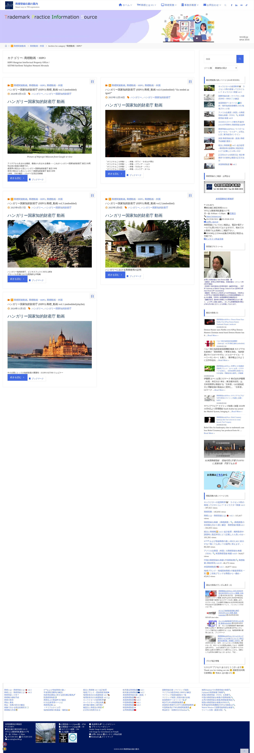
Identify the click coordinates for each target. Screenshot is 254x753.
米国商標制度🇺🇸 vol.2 (131, 700)
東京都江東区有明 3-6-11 (16, 729)
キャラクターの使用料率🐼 (94, 700)
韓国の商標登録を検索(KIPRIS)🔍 (216, 702)
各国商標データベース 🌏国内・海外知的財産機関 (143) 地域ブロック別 (231, 106)
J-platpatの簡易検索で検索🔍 (213, 692)
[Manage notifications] (5, 744)
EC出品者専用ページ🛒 (53, 702)
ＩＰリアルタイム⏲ (52, 707)
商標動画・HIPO (37, 85)
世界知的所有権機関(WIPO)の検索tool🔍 (218, 705)
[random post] (211, 593)
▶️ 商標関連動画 (18, 46)
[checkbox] (5, 749)
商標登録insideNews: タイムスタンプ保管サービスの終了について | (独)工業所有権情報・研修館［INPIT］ (231, 638)
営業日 (233, 213)
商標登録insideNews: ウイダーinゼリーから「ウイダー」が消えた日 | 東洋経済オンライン (231, 132)
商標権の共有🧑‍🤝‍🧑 (11, 710)
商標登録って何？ (11, 695)
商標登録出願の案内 (26, 3)
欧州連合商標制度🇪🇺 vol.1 (133, 690)
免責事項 (95, 724)
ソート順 (208, 68)
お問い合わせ (212, 222)
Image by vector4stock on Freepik (106, 732)
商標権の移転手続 (11, 697)
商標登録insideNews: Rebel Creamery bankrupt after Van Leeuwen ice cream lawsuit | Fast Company (229, 419)
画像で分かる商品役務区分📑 (16, 707)
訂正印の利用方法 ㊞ (91, 710)
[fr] (241, 5)
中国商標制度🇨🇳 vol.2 (131, 705)
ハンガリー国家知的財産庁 (57, 94)
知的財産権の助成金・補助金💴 (57, 710)
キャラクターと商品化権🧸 (94, 702)
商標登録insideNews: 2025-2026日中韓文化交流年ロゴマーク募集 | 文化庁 (231, 593)
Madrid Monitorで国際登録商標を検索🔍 (218, 707)
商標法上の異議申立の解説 (55, 700)
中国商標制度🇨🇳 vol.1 (131, 702)
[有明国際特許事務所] (224, 187)
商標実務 (208, 512)
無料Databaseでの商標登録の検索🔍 (216, 690)
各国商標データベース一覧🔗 (174, 700)
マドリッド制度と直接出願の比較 (176, 697)
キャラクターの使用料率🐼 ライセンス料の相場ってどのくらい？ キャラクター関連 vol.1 (231, 89)
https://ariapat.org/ (213, 216)
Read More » (213, 335)
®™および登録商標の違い (54, 690)
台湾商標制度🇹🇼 (129, 710)
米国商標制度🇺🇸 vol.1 (131, 697)
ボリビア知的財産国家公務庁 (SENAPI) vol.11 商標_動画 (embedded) (229, 613)
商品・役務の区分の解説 (14, 705)
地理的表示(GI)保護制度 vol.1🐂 (96, 695)
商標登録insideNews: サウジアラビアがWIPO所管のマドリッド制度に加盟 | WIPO (230, 398)
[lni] (236, 5)
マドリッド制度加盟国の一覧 (174, 695)
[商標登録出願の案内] (9, 5)
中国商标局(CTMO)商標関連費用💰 (176, 707)
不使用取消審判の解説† (53, 692)
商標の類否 (8, 700)
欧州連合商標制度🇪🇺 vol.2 (133, 692)
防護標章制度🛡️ (50, 697)
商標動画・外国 (37, 46)
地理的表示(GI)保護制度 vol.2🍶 (96, 697)
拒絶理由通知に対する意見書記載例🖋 (59, 695)
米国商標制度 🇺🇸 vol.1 (227, 164)
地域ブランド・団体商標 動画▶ (96, 692)
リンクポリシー (108, 724)
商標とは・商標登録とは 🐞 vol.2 (18, 692)
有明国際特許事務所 (224, 199)
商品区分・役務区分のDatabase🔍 (176, 710)
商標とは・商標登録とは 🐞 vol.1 (219, 515)
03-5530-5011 (13, 737)
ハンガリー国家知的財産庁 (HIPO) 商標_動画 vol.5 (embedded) (42, 89)
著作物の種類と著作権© (93, 705)
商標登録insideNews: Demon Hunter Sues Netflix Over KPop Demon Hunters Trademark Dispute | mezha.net (230, 322)
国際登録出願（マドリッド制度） (176, 690)
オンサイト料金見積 (214, 239)
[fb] (232, 5)
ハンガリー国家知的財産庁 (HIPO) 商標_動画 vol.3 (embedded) (42, 203)
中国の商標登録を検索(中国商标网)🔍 (217, 697)
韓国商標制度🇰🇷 (129, 707)
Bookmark (94, 737)
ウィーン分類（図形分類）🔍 (214, 710)
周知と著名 (8, 702)
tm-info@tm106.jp (15, 739)
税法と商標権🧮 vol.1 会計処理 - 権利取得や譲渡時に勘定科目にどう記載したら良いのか (231, 148)
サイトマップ (107, 737)
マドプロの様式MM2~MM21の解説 (176, 692)
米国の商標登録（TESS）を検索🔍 (216, 695)
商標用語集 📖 (50, 705)
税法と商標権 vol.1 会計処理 (95, 690)
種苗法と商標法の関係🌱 (93, 707)
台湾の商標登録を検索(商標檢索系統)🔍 (218, 700)
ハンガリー (37, 94)
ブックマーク (38, 179)
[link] (225, 5)
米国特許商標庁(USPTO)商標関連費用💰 (179, 705)
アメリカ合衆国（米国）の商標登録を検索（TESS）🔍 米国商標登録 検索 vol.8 (231, 115)
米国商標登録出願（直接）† (134, 695)
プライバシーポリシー (100, 727)
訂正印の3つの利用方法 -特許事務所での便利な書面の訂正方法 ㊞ (231, 158)
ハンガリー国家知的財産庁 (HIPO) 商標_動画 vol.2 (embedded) (139, 203)
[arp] (246, 5)
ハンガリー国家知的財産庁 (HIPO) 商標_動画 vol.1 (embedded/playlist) (46, 304)
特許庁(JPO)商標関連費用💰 (173, 702)
